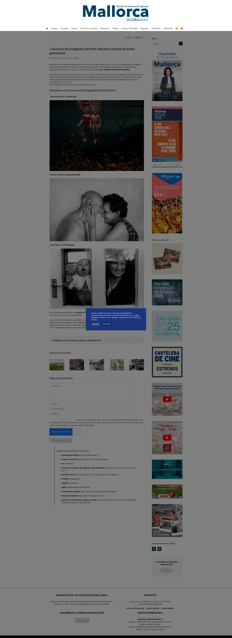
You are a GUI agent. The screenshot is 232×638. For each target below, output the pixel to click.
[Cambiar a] (177, 28)
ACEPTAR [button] (106, 324)
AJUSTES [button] (95, 324)
